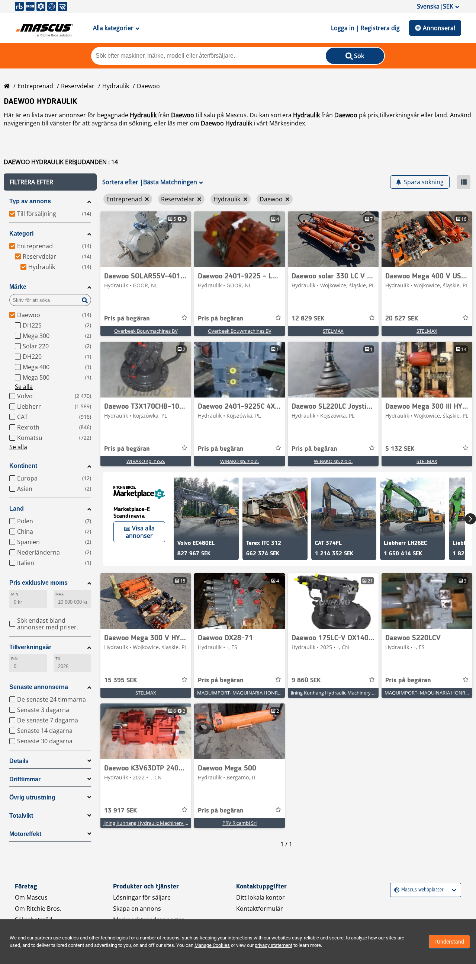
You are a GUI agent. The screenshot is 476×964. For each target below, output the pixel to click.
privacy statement (273, 945)
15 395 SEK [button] (120, 680)
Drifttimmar (25, 779)
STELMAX (333, 331)
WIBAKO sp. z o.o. (145, 461)
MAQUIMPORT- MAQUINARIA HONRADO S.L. (246, 692)
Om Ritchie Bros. (38, 908)
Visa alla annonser (140, 532)
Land (16, 508)
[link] (145, 239)
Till (57, 659)
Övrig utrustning (32, 797)
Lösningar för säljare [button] (142, 897)
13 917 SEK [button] (120, 810)
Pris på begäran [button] (127, 318)
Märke (17, 287)
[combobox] (395, 890)
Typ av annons (30, 201)
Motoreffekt (25, 834)
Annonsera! (439, 28)
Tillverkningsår (30, 647)
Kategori (21, 233)
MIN (14, 594)
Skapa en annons (137, 908)
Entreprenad (35, 86)
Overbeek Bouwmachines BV (146, 331)
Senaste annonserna (38, 687)
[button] (50, 182)
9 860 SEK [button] (306, 680)
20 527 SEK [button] (401, 318)
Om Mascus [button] (31, 897)
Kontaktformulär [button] (259, 908)
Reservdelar (77, 86)
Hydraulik (115, 86)
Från (15, 659)
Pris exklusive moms (38, 583)
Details (19, 761)
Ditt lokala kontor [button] (260, 897)
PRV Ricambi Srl (239, 823)
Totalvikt (21, 816)
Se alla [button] (24, 387)
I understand (449, 942)
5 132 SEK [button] (399, 449)
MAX (59, 594)
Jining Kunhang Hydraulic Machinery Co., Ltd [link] (340, 692)
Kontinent (23, 466)
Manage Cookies (212, 945)
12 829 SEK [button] (308, 318)
